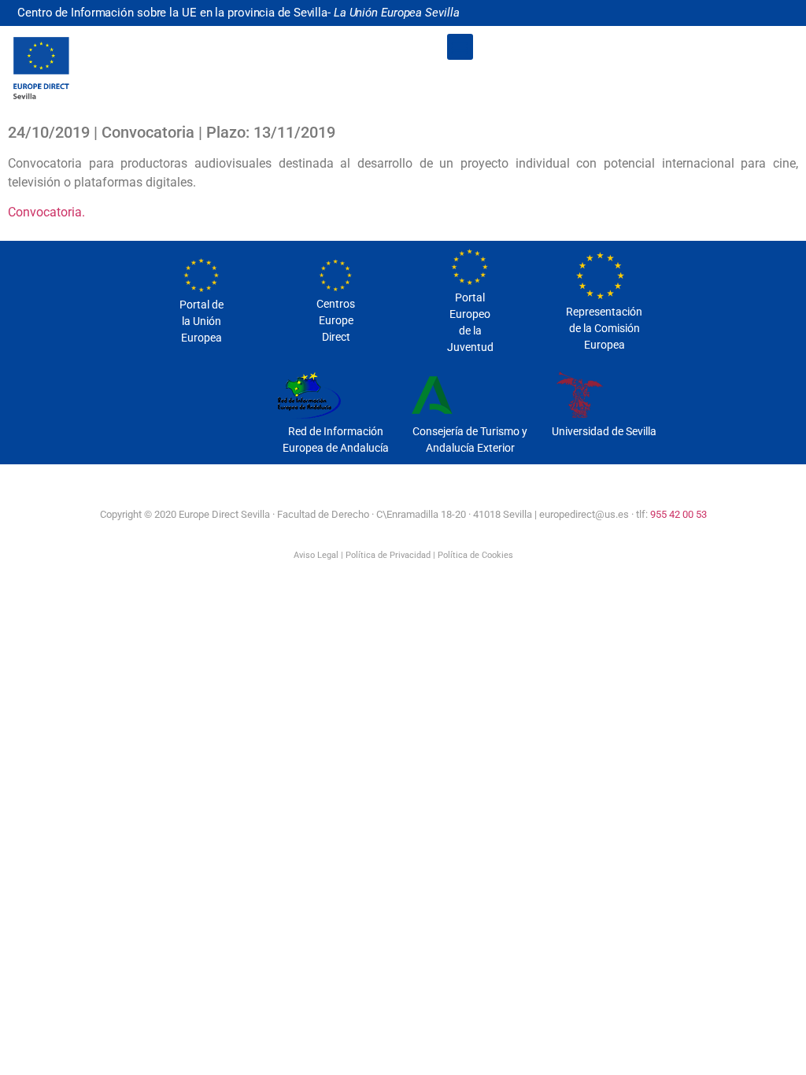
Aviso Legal (316, 555)
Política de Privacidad (388, 555)
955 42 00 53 (678, 514)
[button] (460, 47)
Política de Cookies (475, 555)
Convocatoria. (46, 212)
